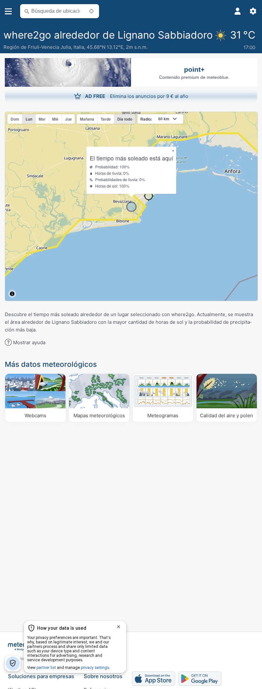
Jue (68, 119)
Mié (55, 119)
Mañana (87, 119)
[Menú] (8, 11)
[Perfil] (237, 11)
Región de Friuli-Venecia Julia (37, 47)
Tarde (106, 119)
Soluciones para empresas (41, 676)
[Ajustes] (253, 11)
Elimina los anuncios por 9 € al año (136, 96)
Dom (15, 119)
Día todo (124, 119)
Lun (29, 119)
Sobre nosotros (103, 676)
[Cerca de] (91, 11)
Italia (78, 47)
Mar (42, 119)
